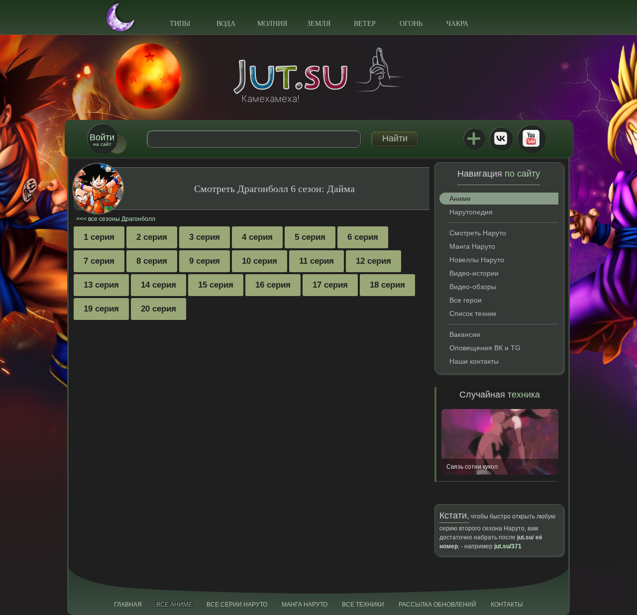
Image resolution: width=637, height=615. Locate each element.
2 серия (151, 237)
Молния (272, 23)
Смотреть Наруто (477, 233)
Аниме (460, 199)
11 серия (316, 261)
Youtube (531, 138)
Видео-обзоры (472, 287)
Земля (318, 23)
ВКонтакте (500, 138)
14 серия (158, 285)
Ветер (365, 23)
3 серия (204, 237)
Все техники (363, 604)
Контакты (507, 604)
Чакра (457, 23)
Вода (225, 23)
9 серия (204, 261)
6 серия (362, 237)
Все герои (465, 300)
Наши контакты (474, 361)
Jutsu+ (473, 138)
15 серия (215, 285)
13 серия (101, 285)
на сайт (102, 139)
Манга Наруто (472, 246)
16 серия (273, 285)
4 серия (257, 237)
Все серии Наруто (237, 604)
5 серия (310, 237)
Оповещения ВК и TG (485, 348)
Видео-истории (474, 273)
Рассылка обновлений (437, 604)
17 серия (330, 285)
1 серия (99, 237)
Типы (180, 23)
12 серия (373, 261)
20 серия (158, 308)
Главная (128, 604)
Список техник (472, 313)
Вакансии (464, 334)
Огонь (411, 23)
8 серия (151, 261)
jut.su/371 (508, 546)
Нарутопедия (471, 212)
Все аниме (174, 604)
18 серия (387, 285)
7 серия (99, 261)
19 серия (101, 308)
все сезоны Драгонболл (121, 218)
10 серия (259, 261)
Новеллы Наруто (476, 260)
